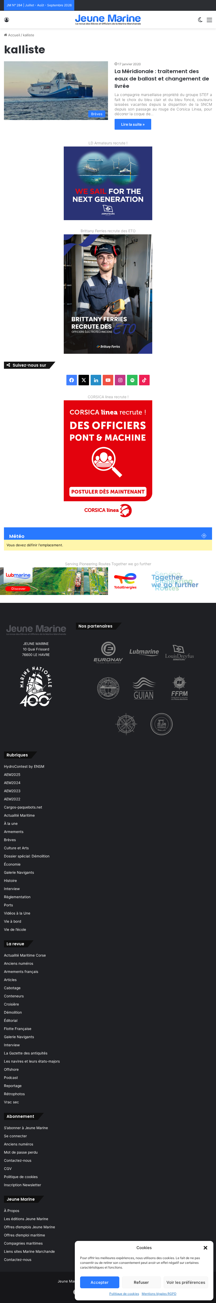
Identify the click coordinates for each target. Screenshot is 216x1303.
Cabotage (12, 988)
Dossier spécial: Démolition (27, 856)
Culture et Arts (16, 848)
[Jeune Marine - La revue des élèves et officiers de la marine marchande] (108, 19)
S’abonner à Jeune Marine (26, 1128)
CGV (8, 1168)
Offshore (11, 1069)
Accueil (13, 35)
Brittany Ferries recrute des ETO (108, 231)
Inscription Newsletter (22, 1185)
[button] (205, 1247)
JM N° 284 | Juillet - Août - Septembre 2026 (39, 5)
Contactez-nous (17, 1160)
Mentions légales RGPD (159, 1294)
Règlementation (17, 897)
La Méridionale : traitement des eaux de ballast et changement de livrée (162, 79)
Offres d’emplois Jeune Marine (29, 1227)
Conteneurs (14, 996)
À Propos (11, 1211)
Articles (10, 980)
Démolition (13, 1012)
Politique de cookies (124, 1294)
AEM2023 (12, 791)
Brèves (10, 840)
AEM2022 (12, 799)
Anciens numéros (18, 963)
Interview (12, 889)
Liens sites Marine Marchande (29, 1251)
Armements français (21, 971)
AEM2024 (12, 783)
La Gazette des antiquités (25, 1053)
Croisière (11, 1004)
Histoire (10, 880)
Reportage (13, 1086)
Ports (8, 905)
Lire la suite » (133, 124)
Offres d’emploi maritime (24, 1235)
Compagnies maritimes (23, 1243)
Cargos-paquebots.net (23, 807)
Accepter (100, 1282)
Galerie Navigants (19, 872)
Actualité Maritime (19, 815)
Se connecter (15, 1136)
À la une (11, 823)
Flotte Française (17, 1029)
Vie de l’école (15, 929)
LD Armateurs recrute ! (108, 143)
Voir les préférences (185, 1282)
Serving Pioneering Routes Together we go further (108, 564)
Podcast (11, 1077)
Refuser (141, 1282)
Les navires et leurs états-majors (32, 1061)
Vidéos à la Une (17, 913)
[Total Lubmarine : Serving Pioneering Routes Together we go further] (108, 581)
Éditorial (10, 1020)
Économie (12, 864)
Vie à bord (12, 921)
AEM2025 (12, 774)
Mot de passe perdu (21, 1152)
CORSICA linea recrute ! (108, 397)
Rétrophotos (14, 1094)
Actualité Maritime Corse (25, 955)
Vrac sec (11, 1102)
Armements (13, 832)
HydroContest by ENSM (24, 766)
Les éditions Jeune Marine (26, 1219)
